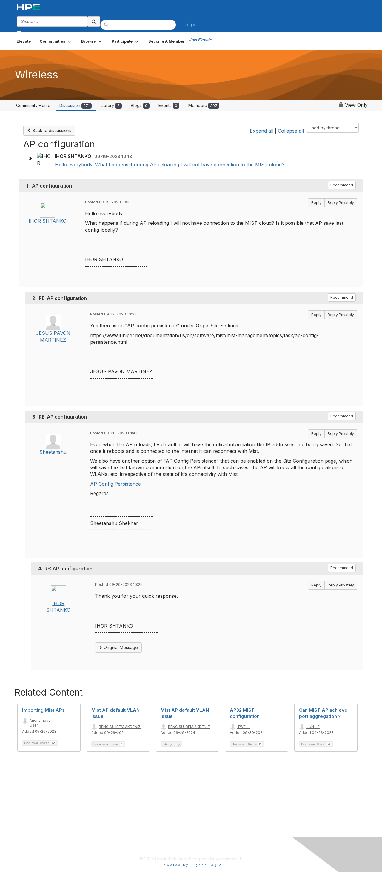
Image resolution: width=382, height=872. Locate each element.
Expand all (261, 131)
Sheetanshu (53, 452)
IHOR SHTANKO (48, 221)
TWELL (243, 726)
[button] (56, 41)
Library (110, 105)
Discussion (74, 105)
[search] (93, 21)
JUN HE (313, 726)
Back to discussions (51, 130)
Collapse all (291, 131)
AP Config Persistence (115, 484)
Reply (316, 202)
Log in (191, 24)
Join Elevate (200, 39)
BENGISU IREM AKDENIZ (120, 726)
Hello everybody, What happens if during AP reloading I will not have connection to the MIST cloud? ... (172, 165)
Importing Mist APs (43, 710)
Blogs (139, 105)
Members (202, 105)
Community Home (33, 105)
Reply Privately (341, 202)
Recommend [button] (341, 185)
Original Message (120, 647)
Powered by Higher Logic (191, 865)
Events (167, 105)
